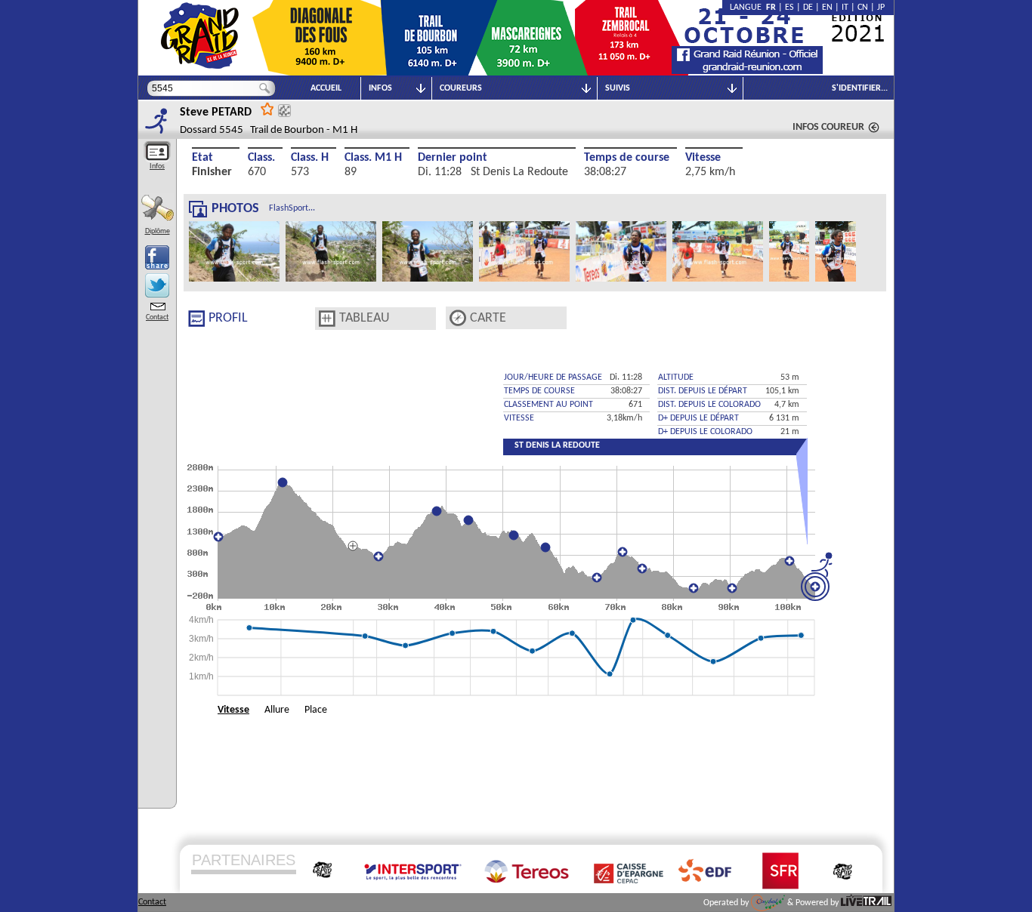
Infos (157, 166)
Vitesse (703, 158)
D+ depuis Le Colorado (705, 431)
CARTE (488, 318)
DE (808, 7)
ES (789, 7)
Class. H (310, 158)
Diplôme (157, 231)
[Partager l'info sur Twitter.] (157, 285)
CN (862, 7)
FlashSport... (292, 208)
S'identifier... (860, 88)
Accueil (326, 88)
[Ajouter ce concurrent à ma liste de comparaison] (284, 110)
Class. (261, 158)
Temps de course (626, 158)
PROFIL (228, 318)
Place (315, 710)
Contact (157, 317)
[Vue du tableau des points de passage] (327, 318)
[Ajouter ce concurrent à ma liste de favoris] (267, 108)
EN (827, 7)
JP (881, 7)
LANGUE (748, 7)
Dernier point (452, 158)
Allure (276, 710)
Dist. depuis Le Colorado (709, 404)
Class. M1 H (373, 158)
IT (845, 7)
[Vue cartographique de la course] (458, 318)
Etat (202, 158)
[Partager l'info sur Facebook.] (157, 257)
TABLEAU (364, 318)
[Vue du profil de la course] (196, 318)
